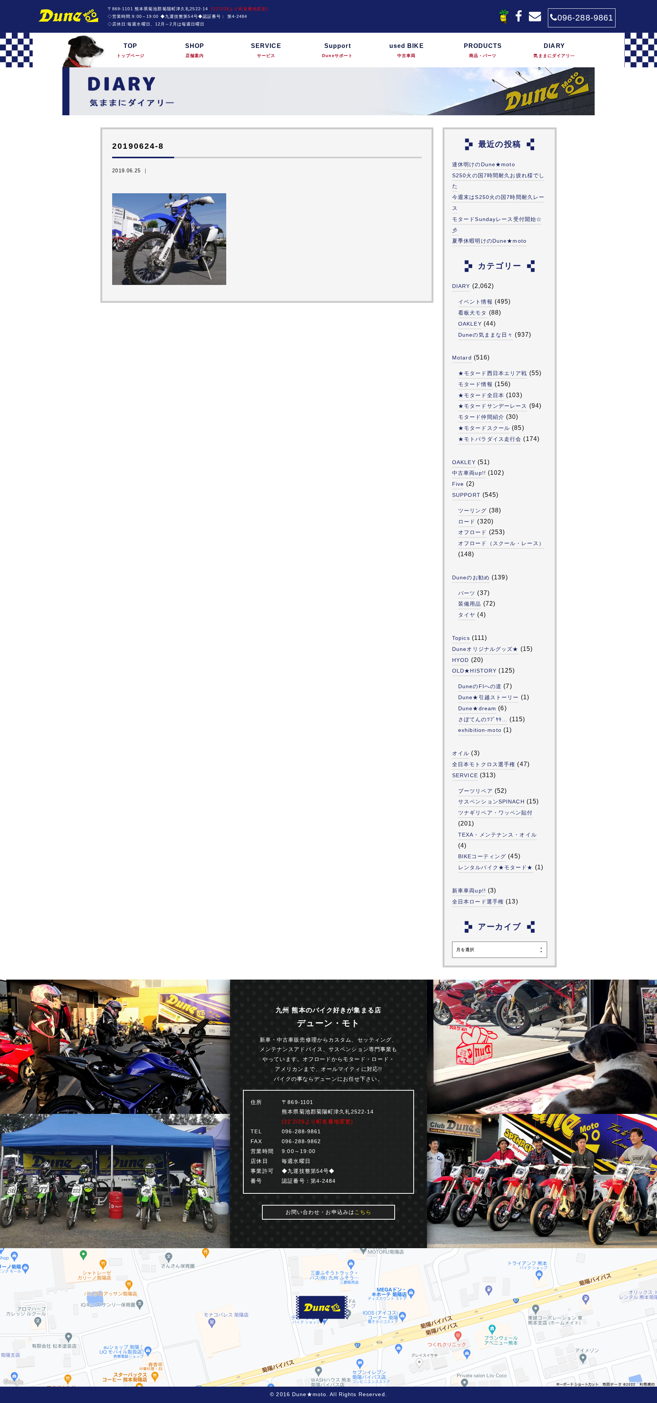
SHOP (194, 50)
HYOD (460, 660)
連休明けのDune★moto (483, 164)
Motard (462, 358)
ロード (466, 522)
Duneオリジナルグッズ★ (485, 649)
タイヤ (466, 615)
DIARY (554, 50)
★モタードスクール (484, 428)
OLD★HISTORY (474, 671)
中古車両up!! (469, 473)
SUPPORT (466, 495)
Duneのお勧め (471, 577)
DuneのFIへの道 (479, 686)
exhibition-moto (479, 730)
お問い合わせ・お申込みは (329, 1212)
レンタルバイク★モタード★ (495, 867)
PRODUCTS (483, 50)
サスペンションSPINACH (491, 802)
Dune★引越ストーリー (488, 697)
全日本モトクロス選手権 (483, 764)
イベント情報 (475, 302)
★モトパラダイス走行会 (489, 439)
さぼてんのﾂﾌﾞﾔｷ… (483, 719)
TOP (130, 50)
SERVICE (266, 50)
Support (337, 50)
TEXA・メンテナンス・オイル (497, 835)
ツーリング (472, 510)
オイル (460, 753)
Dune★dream (477, 708)
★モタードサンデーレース (492, 406)
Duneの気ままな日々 (485, 335)
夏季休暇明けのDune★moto (489, 241)
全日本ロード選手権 (478, 902)
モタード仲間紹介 (481, 417)
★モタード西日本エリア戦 (492, 373)
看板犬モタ (472, 313)
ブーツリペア (475, 791)
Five (458, 484)
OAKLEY (470, 324)
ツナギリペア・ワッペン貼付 (495, 813)
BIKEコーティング (482, 856)
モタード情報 (475, 384)
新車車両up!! (469, 891)
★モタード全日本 (481, 395)
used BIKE (406, 50)
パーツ (466, 593)
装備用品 (469, 604)
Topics (461, 638)
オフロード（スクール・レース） (501, 543)
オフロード (472, 532)
